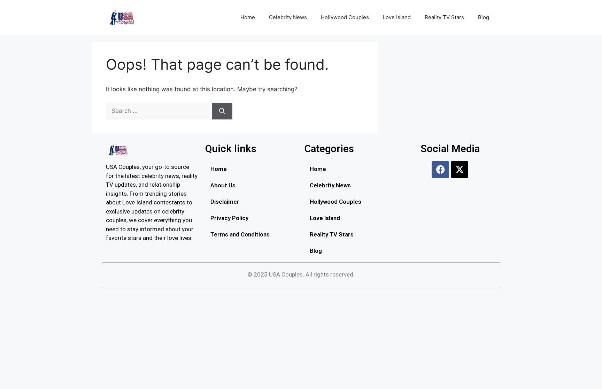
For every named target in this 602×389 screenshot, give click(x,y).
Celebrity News (288, 17)
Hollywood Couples (345, 17)
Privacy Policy (229, 218)
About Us (223, 185)
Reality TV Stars (444, 17)
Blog (483, 17)
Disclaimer (224, 201)
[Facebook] (440, 169)
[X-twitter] (459, 169)
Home (247, 17)
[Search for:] (159, 110)
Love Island (397, 17)
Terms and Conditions (240, 234)
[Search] (222, 111)
